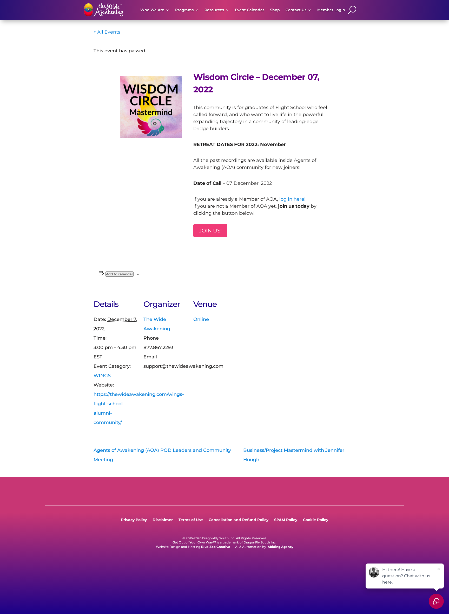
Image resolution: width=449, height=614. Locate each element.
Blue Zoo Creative (215, 547)
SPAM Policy (285, 520)
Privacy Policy (134, 520)
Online (201, 319)
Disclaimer (163, 520)
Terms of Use (191, 520)
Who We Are (152, 10)
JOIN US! (210, 230)
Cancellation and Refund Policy (238, 520)
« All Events (107, 32)
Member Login (331, 10)
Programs (184, 10)
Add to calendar (119, 274)
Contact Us (296, 10)
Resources (214, 10)
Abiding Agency (280, 547)
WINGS (102, 375)
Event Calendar (249, 10)
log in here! (292, 199)
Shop (275, 10)
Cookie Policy (315, 520)
